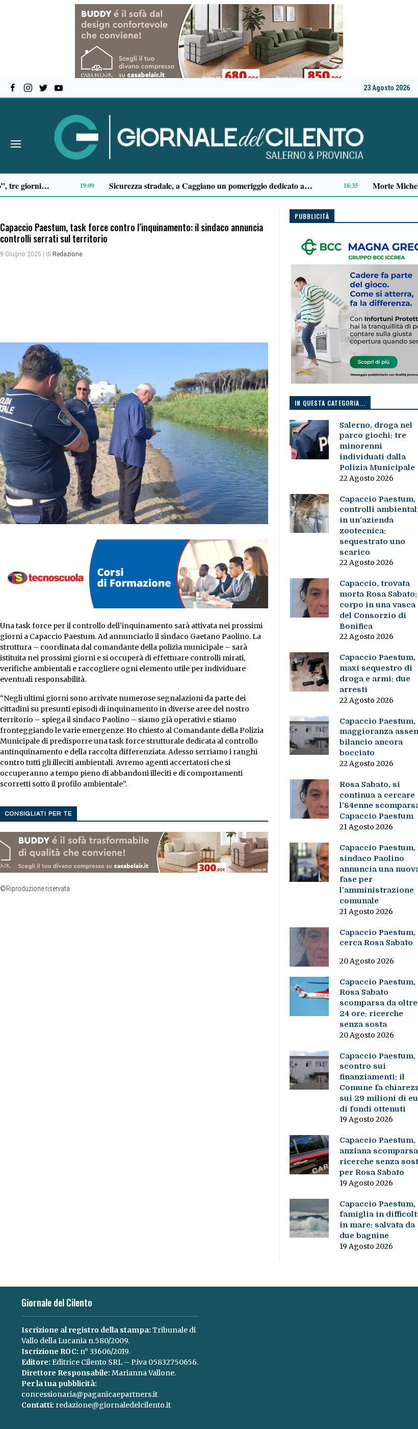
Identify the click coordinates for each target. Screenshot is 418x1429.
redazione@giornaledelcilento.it (113, 1405)
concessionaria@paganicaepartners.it (89, 1394)
